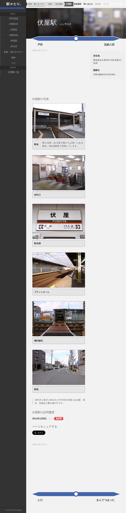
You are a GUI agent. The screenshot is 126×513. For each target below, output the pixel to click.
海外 (13, 57)
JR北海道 (13, 18)
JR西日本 (13, 35)
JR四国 (13, 40)
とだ (40, 500)
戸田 (40, 44)
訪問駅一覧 (13, 72)
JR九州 (13, 46)
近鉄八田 (109, 44)
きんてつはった (105, 500)
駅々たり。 (13, 6)
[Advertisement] (58, 73)
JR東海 (13, 29)
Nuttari (19, 510)
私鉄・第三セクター (13, 52)
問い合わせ (88, 4)
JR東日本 (13, 24)
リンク (98, 4)
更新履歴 (77, 4)
